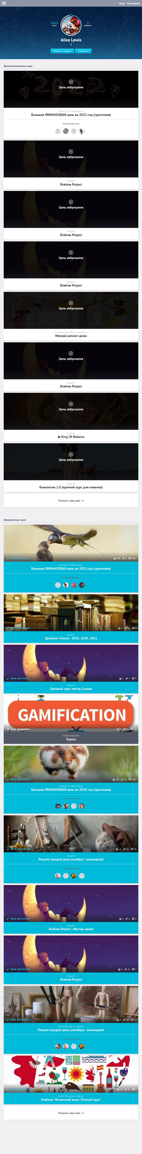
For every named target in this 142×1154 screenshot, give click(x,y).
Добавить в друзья (62, 51)
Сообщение (83, 51)
